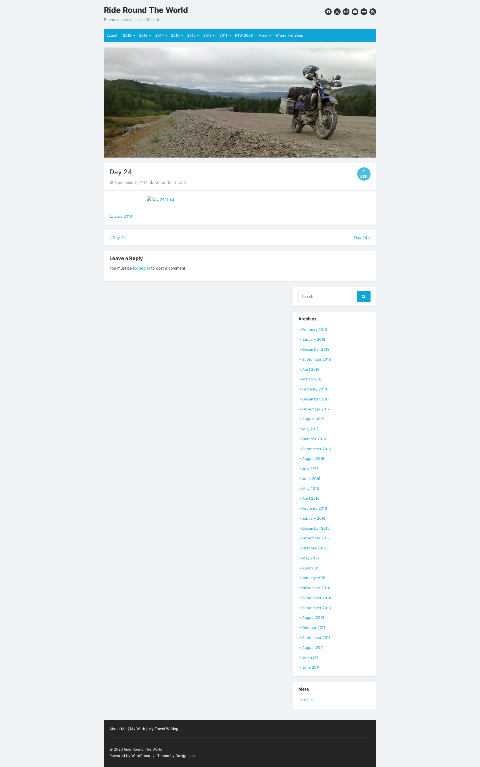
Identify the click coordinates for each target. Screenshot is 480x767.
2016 (175, 35)
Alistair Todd (164, 182)
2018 (143, 35)
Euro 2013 (123, 216)
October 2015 (314, 548)
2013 (207, 35)
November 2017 (315, 409)
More (263, 35)
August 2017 (313, 419)
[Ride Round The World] (240, 103)
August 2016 (313, 458)
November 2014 (316, 588)
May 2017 (310, 429)
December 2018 (315, 349)
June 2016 (311, 478)
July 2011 (310, 657)
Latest (112, 35)
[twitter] (337, 11)
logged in (141, 268)
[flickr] (364, 11)
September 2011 (316, 637)
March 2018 (312, 379)
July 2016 (310, 468)
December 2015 (315, 528)
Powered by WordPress (129, 755)
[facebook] (328, 11)
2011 (223, 35)
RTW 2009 (244, 35)
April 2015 (310, 568)
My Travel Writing (163, 728)
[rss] (372, 11)
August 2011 (313, 647)
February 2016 (314, 508)
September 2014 (316, 598)
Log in (307, 700)
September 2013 (316, 608)
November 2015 (316, 538)
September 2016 (316, 449)
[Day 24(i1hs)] (160, 199)
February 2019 (314, 329)
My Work (137, 728)
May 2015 (310, 558)
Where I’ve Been (289, 35)
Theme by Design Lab (176, 755)
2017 (159, 35)
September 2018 (316, 359)
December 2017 (315, 399)
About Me (118, 728)
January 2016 (313, 518)
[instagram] (346, 11)
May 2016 (310, 488)
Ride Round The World (146, 10)
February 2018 (314, 389)
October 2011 (313, 627)
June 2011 (311, 667)
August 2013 (313, 617)
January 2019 (313, 339)
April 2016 (310, 498)
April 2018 (310, 369)
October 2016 (314, 439)
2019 (127, 35)
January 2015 (313, 578)
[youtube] (355, 11)
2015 (191, 35)
